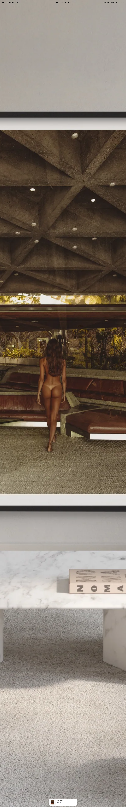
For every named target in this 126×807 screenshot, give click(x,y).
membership (106, 2)
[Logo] (63, 2)
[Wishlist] (119, 2)
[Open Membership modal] (121, 2)
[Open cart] (124, 2)
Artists (9, 2)
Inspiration (15, 2)
